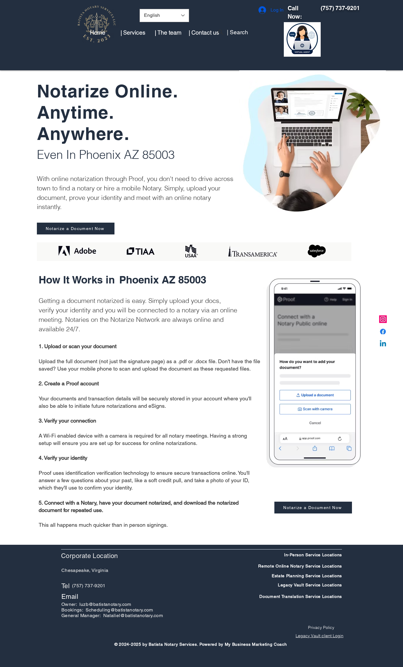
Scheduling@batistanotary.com (119, 610)
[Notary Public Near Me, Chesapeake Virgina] (383, 319)
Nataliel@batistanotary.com (133, 615)
